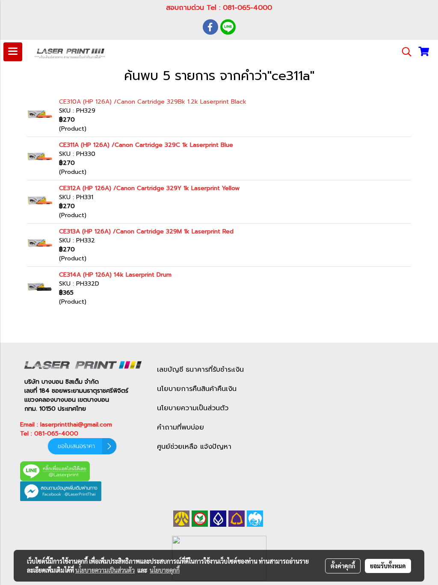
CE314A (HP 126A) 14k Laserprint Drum (115, 274)
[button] (403, 52)
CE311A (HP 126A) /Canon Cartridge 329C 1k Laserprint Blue (146, 144)
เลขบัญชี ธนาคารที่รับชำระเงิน (200, 369)
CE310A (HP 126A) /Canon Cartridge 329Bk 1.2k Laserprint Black (152, 101)
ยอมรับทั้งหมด (388, 566)
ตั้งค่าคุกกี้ (343, 566)
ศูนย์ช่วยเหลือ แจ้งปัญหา (194, 447)
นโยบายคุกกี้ (165, 570)
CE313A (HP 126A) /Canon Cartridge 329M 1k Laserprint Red (146, 231)
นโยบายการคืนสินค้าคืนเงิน (197, 389)
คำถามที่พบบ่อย (180, 427)
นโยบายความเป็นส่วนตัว (192, 408)
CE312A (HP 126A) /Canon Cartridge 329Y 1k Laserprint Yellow (149, 188)
